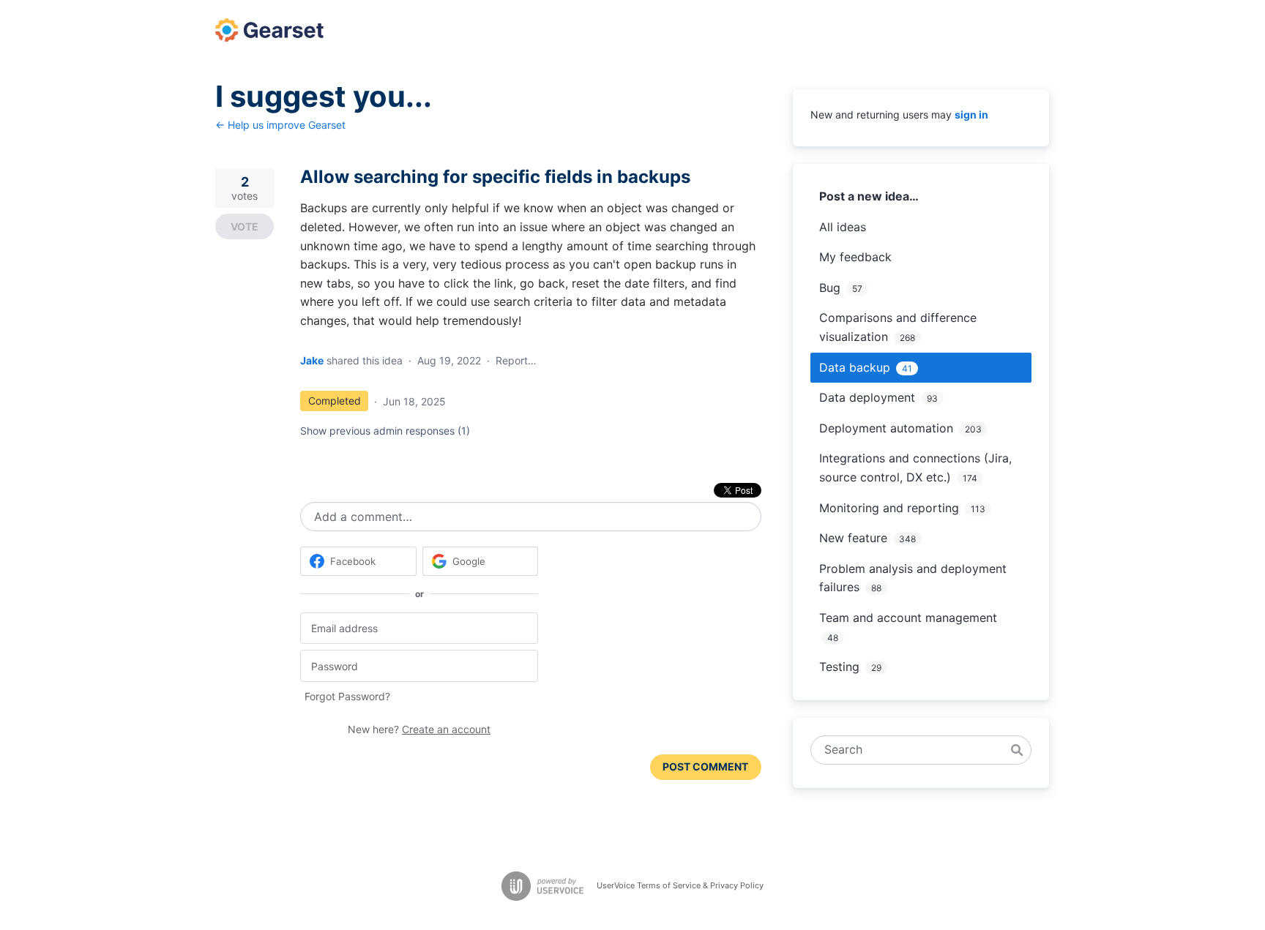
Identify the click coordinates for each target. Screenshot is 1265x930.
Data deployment (867, 397)
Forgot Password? (347, 696)
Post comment (705, 766)
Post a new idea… (869, 196)
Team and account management (908, 617)
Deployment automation (886, 428)
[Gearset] (269, 30)
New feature (853, 537)
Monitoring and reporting (889, 507)
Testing (839, 666)
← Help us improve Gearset (280, 125)
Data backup (854, 367)
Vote (244, 226)
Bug (829, 287)
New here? (419, 729)
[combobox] (913, 750)
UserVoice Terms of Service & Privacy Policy (680, 885)
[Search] (1016, 750)
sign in (971, 114)
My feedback (855, 257)
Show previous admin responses (385, 430)
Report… (516, 360)
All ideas (842, 227)
